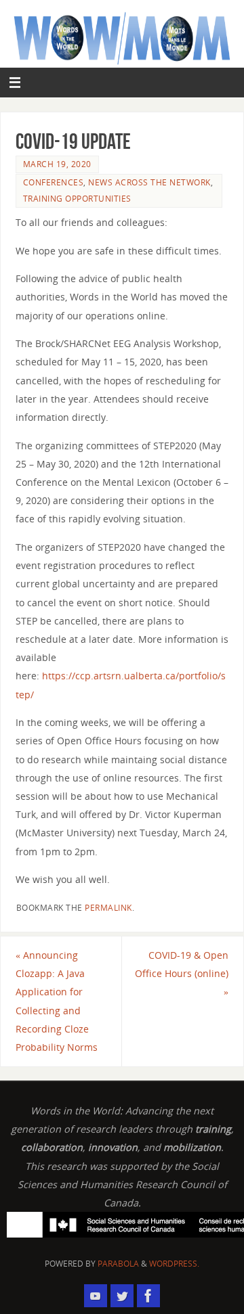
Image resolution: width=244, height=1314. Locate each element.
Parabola (118, 1263)
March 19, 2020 (57, 164)
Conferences (53, 182)
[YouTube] (95, 1295)
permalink (108, 907)
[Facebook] (148, 1295)
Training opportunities (77, 198)
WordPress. (174, 1263)
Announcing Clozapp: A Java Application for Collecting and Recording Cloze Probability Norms (57, 1001)
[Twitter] (122, 1295)
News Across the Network (149, 182)
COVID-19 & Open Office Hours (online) (181, 973)
